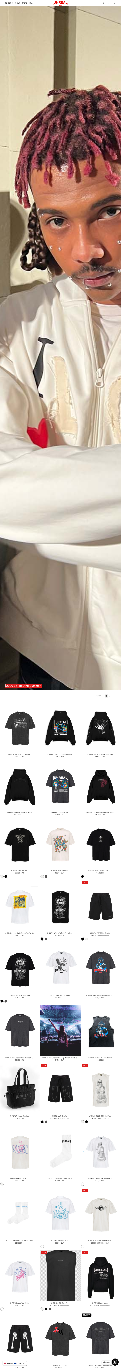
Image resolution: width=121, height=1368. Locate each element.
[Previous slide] (3, 726)
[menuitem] (9, 3)
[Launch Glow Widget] (115, 1362)
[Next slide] (36, 726)
